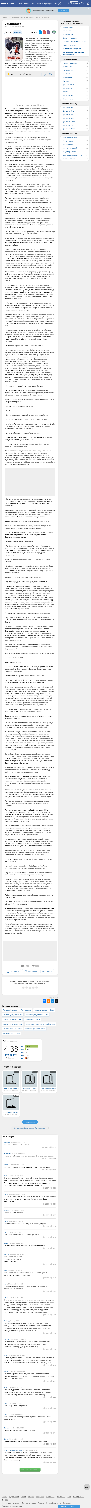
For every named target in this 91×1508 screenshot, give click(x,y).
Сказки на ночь (68, 70)
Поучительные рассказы (12, 1029)
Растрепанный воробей (72, 49)
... (59, 3)
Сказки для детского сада (12, 1024)
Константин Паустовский (14, 27)
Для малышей (68, 107)
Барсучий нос (68, 34)
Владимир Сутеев (69, 152)
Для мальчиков (68, 84)
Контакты (67, 1503)
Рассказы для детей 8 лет (44, 1010)
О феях (65, 92)
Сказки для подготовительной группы (40, 1024)
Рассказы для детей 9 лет (12, 1015)
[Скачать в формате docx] (40, 32)
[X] (56, 1001)
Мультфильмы (78, 1496)
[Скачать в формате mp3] (48, 32)
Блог (69, 1496)
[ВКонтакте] (44, 1001)
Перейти (63, 10)
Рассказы (39, 3)
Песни (23, 1496)
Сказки (19, 3)
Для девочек (67, 88)
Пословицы (61, 1496)
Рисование (50, 1496)
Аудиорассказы (50, 3)
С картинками (68, 99)
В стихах (66, 81)
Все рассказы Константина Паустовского (29, 1128)
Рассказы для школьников (35, 1029)
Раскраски (40, 1496)
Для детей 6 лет (69, 122)
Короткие (66, 74)
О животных (67, 77)
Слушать (17, 32)
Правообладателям (53, 1503)
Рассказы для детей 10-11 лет (37, 1015)
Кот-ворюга (67, 31)
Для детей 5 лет (69, 95)
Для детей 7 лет (69, 125)
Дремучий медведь (70, 38)
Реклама (41, 1503)
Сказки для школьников (12, 1019)
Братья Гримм (68, 141)
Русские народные (70, 63)
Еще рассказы (30, 1122)
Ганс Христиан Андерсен (72, 155)
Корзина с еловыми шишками (74, 41)
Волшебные (67, 67)
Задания (5, 1500)
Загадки (31, 1496)
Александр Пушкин (70, 137)
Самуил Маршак (69, 159)
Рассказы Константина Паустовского (17, 1010)
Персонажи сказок (29, 1503)
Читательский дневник (10, 1503)
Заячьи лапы (68, 27)
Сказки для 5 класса (32, 1019)
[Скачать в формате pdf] (44, 32)
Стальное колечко (69, 45)
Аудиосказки (29, 3)
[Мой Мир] (52, 1001)
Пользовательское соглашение (13, 1506)
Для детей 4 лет (69, 114)
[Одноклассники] (48, 1001)
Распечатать (47, 971)
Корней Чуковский (70, 148)
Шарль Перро (68, 144)
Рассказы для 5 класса (11, 1033)
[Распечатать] (54, 32)
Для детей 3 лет (69, 111)
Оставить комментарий (30, 1470)
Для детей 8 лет (69, 129)
